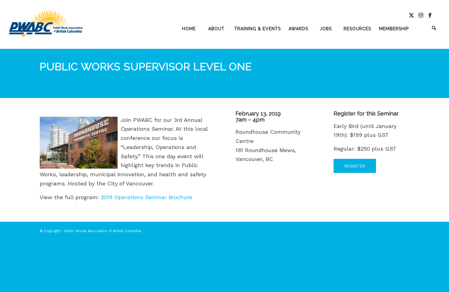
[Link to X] (411, 15)
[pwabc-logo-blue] (45, 29)
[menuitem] (189, 29)
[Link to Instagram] (420, 15)
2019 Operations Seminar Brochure (146, 197)
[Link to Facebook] (430, 15)
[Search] (426, 29)
